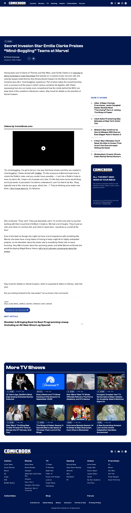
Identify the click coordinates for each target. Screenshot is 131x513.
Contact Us (35, 503)
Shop (48, 496)
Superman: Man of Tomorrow (31, 489)
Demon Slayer (92, 471)
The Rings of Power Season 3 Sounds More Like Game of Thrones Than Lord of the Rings (49, 428)
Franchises (113, 461)
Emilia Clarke (8, 303)
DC (5, 474)
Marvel (6, 471)
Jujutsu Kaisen (92, 474)
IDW (5, 480)
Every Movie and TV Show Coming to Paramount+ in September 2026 (48, 396)
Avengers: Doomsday (32, 485)
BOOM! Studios (9, 483)
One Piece (90, 483)
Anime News (91, 464)
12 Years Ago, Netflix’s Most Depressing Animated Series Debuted (19, 396)
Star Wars (111, 471)
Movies (41, 3)
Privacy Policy (107, 203)
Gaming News (71, 464)
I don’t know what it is (19, 188)
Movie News (29, 464)
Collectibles (72, 3)
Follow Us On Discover (16, 310)
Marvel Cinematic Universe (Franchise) (27, 303)
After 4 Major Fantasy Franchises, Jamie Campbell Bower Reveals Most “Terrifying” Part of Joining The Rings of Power (107, 108)
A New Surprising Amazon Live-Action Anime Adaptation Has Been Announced (109, 428)
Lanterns (49, 480)
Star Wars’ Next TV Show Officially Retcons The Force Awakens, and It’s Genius (80, 396)
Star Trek (111, 474)
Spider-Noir (50, 471)
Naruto (89, 477)
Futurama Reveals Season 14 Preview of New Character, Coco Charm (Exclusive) (80, 427)
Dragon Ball (91, 467)
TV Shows (8, 41)
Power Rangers (113, 477)
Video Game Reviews (74, 467)
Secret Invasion (46, 303)
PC (68, 480)
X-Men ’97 (49, 474)
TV (47, 3)
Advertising (48, 503)
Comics (33, 3)
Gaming (54, 3)
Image (6, 477)
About (58, 503)
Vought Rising (50, 483)
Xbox (68, 474)
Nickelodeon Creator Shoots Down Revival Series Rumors (107, 155)
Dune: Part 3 (29, 482)
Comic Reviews (9, 467)
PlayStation (70, 477)
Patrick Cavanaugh (13, 57)
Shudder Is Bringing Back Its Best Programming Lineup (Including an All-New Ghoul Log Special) (36, 323)
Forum (82, 3)
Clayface (28, 479)
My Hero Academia (93, 480)
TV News (49, 464)
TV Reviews (50, 467)
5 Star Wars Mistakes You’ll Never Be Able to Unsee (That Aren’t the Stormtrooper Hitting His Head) (107, 144)
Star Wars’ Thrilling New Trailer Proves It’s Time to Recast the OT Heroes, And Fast (18, 428)
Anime (62, 3)
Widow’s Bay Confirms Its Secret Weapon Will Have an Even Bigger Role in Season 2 (107, 132)
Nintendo (70, 471)
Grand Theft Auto (114, 480)
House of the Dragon (53, 477)
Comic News (8, 464)
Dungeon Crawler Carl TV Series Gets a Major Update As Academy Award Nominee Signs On (110, 398)
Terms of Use (106, 202)
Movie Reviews (30, 467)
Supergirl (28, 471)
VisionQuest (50, 486)
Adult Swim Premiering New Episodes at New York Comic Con (107, 121)
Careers (67, 503)
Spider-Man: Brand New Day (33, 475)
